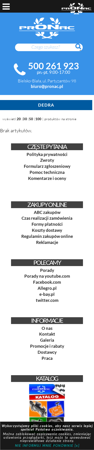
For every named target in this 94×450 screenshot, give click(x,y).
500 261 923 (53, 65)
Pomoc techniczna (47, 172)
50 (31, 119)
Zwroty (47, 160)
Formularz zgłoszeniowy (47, 166)
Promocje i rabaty (47, 346)
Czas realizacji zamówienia (47, 218)
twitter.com (47, 300)
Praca (47, 358)
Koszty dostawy (47, 230)
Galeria (47, 340)
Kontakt (47, 334)
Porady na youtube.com (47, 276)
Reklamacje (47, 242)
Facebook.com (47, 282)
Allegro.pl (47, 288)
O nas (47, 328)
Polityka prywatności (47, 154)
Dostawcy (47, 352)
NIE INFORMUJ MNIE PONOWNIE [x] (47, 445)
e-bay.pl (47, 294)
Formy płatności (47, 224)
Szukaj (80, 49)
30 (25, 119)
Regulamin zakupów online (47, 236)
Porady (47, 270)
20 (19, 119)
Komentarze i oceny (47, 178)
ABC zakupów (47, 212)
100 (38, 119)
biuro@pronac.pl (47, 86)
